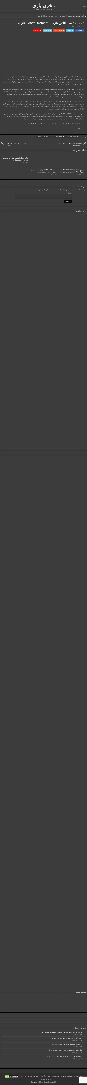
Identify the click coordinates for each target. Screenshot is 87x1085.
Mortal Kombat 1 (73, 137)
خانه (83, 16)
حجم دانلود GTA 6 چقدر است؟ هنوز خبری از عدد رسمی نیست (43, 171)
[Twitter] (49, 1079)
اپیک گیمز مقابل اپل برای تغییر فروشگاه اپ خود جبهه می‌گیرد (63, 1056)
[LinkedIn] (44, 1079)
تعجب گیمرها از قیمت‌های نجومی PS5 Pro (16, 143)
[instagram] (39, 1079)
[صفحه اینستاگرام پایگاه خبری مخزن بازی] (44, 460)
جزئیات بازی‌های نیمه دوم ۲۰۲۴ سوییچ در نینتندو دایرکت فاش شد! (61, 1032)
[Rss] (51, 1079)
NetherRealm (59, 137)
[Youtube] (42, 1079)
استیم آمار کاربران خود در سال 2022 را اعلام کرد (66, 1038)
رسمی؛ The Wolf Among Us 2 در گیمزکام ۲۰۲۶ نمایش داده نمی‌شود (71, 171)
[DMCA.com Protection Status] (11, 1076)
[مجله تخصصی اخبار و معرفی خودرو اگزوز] (43, 346)
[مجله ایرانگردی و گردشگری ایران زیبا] (43, 313)
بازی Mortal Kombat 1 (45, 137)
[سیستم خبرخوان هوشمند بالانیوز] (43, 379)
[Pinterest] (46, 1079)
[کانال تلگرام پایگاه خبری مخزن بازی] (44, 467)
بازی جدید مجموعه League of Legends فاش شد (67, 1044)
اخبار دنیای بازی (76, 16)
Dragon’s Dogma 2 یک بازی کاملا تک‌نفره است (70, 143)
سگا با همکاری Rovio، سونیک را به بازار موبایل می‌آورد (65, 1050)
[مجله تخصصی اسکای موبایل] (43, 409)
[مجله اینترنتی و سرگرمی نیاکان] (43, 230)
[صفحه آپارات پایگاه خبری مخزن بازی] (43, 729)
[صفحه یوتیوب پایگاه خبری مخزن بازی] (43, 557)
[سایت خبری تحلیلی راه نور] (43, 285)
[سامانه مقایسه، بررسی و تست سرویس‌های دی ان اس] (43, 436)
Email (70, 193)
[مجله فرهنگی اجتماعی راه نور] (43, 259)
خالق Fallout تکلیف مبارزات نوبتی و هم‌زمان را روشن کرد (15, 159)
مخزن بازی (43, 5)
